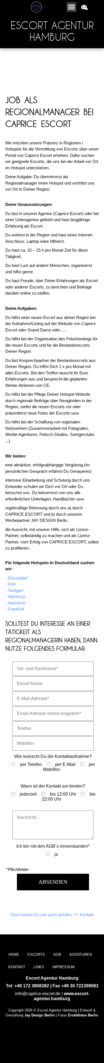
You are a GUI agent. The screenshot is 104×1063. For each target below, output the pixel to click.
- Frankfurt (14, 609)
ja (56, 854)
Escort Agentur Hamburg (52, 31)
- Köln (10, 584)
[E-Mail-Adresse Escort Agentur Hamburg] (84, 7)
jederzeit (28, 794)
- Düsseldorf (16, 578)
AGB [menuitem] (57, 954)
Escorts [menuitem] (36, 954)
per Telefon (31, 764)
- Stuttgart (14, 590)
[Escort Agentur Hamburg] (103, 4)
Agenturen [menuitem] (80, 954)
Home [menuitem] (13, 954)
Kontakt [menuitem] (16, 967)
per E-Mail (65, 764)
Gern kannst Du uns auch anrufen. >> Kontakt (52, 914)
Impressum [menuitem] (63, 967)
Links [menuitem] (39, 967)
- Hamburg (15, 596)
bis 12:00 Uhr (63, 794)
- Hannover (15, 603)
